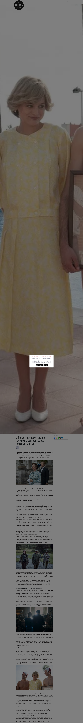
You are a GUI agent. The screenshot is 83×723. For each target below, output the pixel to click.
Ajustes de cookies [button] (39, 365)
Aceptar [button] (45, 365)
